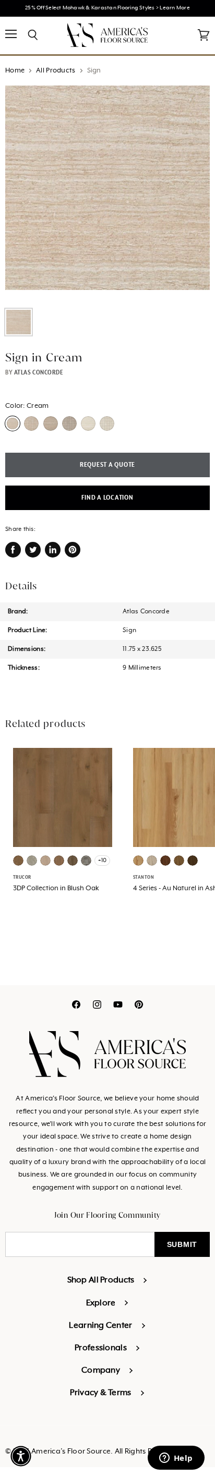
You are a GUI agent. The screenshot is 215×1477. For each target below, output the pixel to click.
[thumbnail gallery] (18, 322)
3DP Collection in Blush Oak (56, 888)
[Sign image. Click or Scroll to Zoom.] (107, 193)
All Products (55, 71)
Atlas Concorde (39, 372)
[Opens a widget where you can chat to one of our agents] (176, 1459)
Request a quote (107, 465)
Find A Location (107, 498)
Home (15, 71)
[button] (20, 1456)
